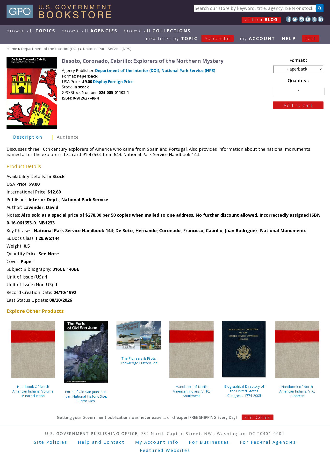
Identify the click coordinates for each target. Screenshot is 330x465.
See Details (257, 417)
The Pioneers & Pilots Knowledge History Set (138, 360)
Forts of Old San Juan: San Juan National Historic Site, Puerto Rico (86, 396)
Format (297, 60)
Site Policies (50, 442)
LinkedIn (320, 19)
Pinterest (314, 19)
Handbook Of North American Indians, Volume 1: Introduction (32, 391)
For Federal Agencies (268, 442)
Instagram (301, 19)
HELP (289, 38)
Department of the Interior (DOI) (50, 48)
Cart (311, 38)
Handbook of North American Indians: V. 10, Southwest (191, 391)
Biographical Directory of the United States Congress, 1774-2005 (244, 391)
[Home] (61, 17)
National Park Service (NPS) (107, 48)
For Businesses (209, 442)
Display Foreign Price (113, 81)
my (257, 38)
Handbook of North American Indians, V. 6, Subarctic (297, 391)
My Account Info (157, 442)
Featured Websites (165, 450)
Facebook (288, 19)
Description (27, 137)
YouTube (308, 19)
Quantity (298, 80)
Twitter (295, 19)
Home (12, 48)
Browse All (31, 31)
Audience (68, 137)
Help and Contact (101, 442)
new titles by (188, 38)
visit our (261, 19)
